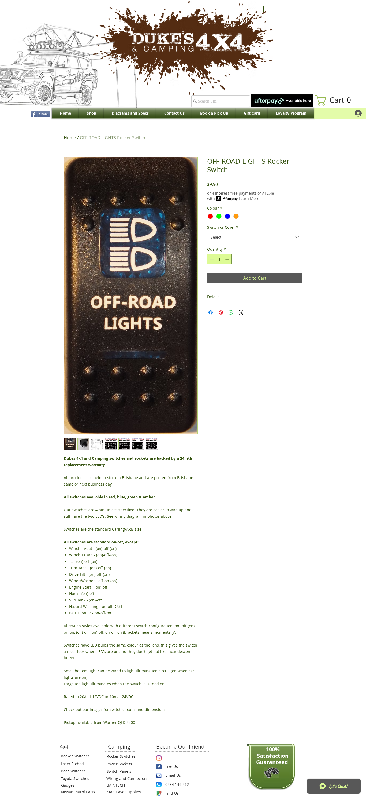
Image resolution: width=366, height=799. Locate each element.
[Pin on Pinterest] (221, 312)
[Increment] (227, 259)
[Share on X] (241, 312)
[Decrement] (211, 259)
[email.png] (159, 775)
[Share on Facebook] (210, 312)
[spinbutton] (219, 259)
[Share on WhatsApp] (231, 312)
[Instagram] (159, 758)
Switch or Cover (222, 227)
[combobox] (254, 237)
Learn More (249, 198)
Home (70, 138)
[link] (335, 100)
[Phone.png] (159, 784)
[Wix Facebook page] (159, 766)
